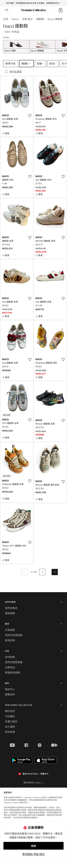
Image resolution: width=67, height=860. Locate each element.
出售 (7, 651)
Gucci (15, 19)
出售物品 (10, 667)
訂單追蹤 (10, 630)
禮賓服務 (10, 613)
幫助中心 (10, 689)
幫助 (7, 683)
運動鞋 (40, 19)
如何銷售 (10, 657)
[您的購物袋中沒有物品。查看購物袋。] (60, 10)
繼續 (33, 846)
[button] (60, 10)
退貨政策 (10, 640)
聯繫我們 (10, 694)
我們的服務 (10, 602)
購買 (7, 624)
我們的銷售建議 (13, 662)
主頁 (5, 19)
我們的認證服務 (13, 635)
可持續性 (10, 716)
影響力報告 (11, 721)
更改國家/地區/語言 (33, 854)
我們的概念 (11, 608)
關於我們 (10, 711)
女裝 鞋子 (27, 19)
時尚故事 (10, 732)
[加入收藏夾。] (30, 116)
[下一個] (42, 572)
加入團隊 (10, 727)
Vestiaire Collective (18, 705)
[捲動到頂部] (55, 572)
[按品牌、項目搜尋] (6, 10)
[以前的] (25, 572)
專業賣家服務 (12, 672)
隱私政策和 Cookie (32, 782)
